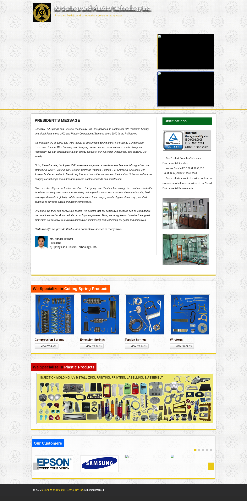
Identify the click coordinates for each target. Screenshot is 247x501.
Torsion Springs (135, 339)
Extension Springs (92, 339)
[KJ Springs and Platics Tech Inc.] (103, 9)
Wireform (176, 339)
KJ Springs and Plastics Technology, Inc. (62, 490)
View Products (47, 345)
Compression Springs (49, 339)
